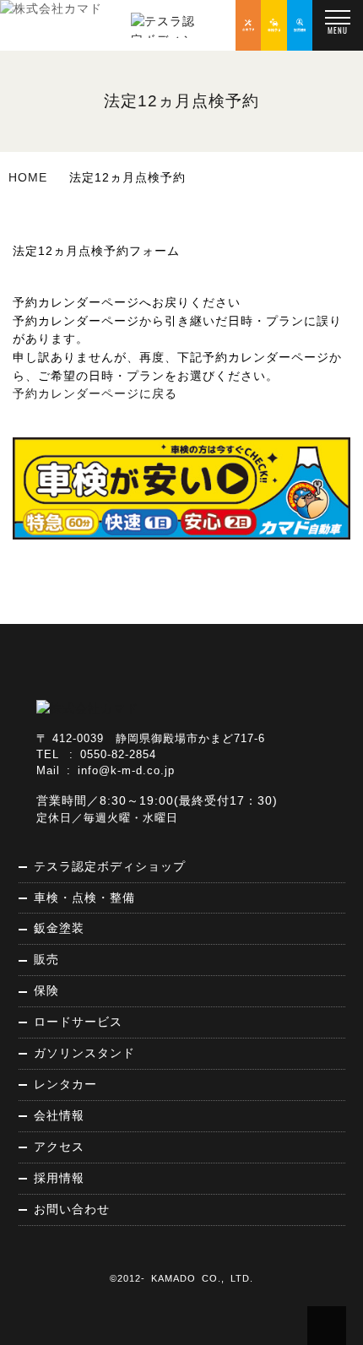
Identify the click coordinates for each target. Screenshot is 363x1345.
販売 (46, 959)
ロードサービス (78, 1021)
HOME (27, 177)
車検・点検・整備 (84, 897)
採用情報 (59, 1178)
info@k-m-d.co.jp (126, 771)
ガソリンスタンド (84, 1053)
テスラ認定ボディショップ (110, 866)
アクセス (59, 1146)
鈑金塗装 (59, 928)
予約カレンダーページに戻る (95, 393)
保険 (46, 990)
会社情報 (59, 1115)
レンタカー (65, 1084)
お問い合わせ (72, 1209)
